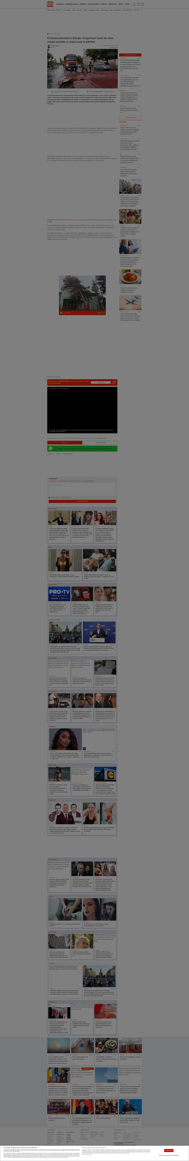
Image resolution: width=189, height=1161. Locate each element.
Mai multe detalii (16, 1151)
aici (73, 1155)
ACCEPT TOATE (169, 1150)
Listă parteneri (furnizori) (87, 1154)
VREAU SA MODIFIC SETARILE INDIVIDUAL (169, 1155)
